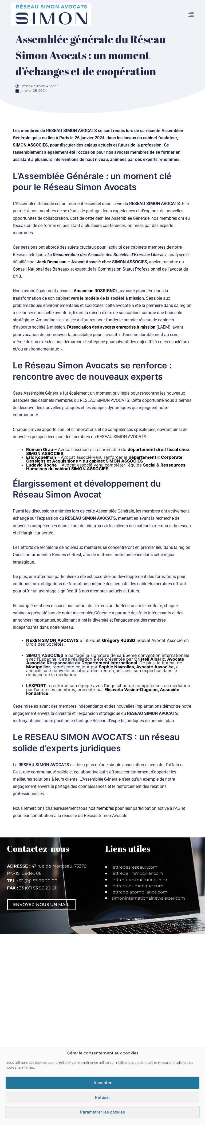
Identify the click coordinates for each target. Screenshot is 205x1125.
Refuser (102, 1097)
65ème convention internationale (156, 655)
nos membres (101, 808)
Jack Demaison (51, 261)
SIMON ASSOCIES (30, 145)
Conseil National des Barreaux (41, 269)
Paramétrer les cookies (102, 1112)
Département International (109, 662)
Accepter (102, 1082)
